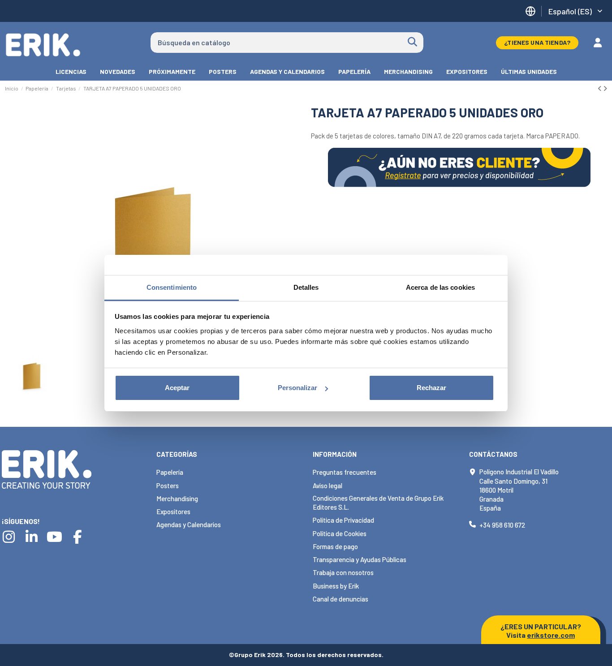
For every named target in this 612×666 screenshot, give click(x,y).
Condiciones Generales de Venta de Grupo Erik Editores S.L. (378, 502)
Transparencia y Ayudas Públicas (359, 559)
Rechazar (431, 387)
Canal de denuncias (340, 599)
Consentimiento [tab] (172, 287)
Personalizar (297, 387)
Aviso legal (327, 485)
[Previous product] (600, 88)
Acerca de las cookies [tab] (440, 287)
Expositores (173, 511)
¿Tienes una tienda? (537, 42)
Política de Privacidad (343, 520)
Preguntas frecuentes (344, 472)
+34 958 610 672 (502, 525)
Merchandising (177, 498)
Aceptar (177, 387)
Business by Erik (336, 586)
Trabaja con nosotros (343, 572)
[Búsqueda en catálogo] (412, 42)
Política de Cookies (339, 533)
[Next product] (605, 88)
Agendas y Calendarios (188, 524)
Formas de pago (335, 546)
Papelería (169, 472)
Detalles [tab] (306, 287)
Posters (167, 485)
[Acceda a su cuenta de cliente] (597, 42)
